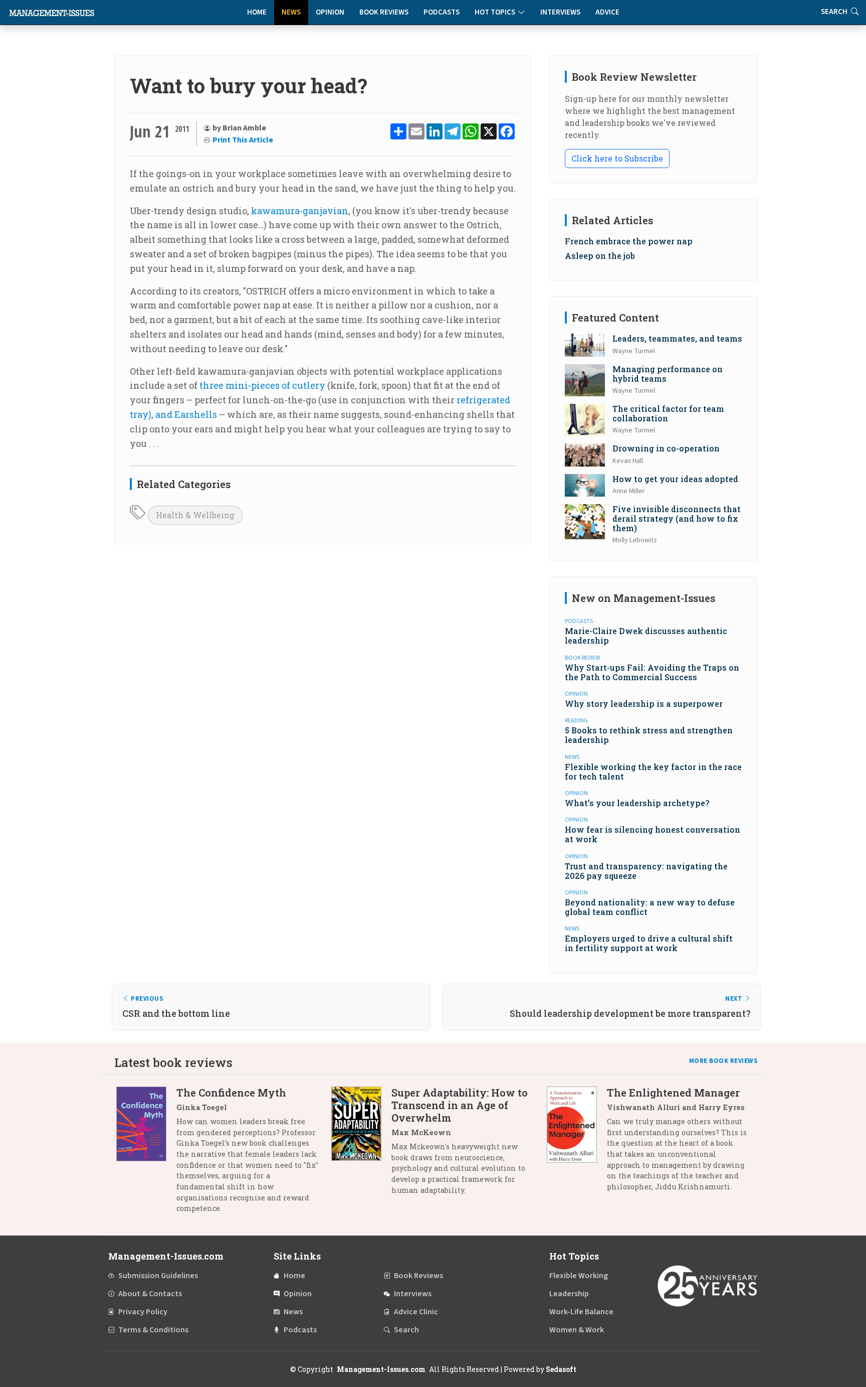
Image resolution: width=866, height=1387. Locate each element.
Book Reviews (383, 12)
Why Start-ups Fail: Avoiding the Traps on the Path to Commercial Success (652, 672)
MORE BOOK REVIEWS (723, 1060)
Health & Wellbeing (195, 515)
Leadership (569, 1294)
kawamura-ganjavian (299, 211)
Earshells (195, 414)
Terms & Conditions (153, 1330)
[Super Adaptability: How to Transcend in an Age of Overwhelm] (361, 1145)
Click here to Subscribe (617, 158)
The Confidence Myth (231, 1092)
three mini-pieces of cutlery (262, 385)
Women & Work (576, 1330)
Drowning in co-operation (666, 448)
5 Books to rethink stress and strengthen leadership (649, 735)
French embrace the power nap (629, 241)
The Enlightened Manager (673, 1092)
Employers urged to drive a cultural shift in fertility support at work (649, 943)
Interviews (560, 12)
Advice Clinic (416, 1312)
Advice (607, 12)
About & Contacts (150, 1294)
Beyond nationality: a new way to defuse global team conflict (650, 907)
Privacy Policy (142, 1312)
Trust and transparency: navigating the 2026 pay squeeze (646, 871)
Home (257, 12)
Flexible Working (578, 1276)
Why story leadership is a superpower (644, 703)
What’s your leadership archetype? (637, 803)
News (291, 12)
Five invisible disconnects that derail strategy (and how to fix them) (676, 518)
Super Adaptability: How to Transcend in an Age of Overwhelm (459, 1105)
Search (406, 1330)
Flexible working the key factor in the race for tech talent (653, 771)
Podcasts (441, 12)
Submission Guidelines (158, 1276)
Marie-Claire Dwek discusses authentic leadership (646, 636)
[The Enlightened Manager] (577, 1143)
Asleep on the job (600, 255)
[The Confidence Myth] (146, 1154)
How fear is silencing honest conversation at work (652, 834)
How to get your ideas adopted (675, 479)
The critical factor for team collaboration (668, 413)
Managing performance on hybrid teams (667, 374)
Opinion (330, 12)
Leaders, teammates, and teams (677, 338)
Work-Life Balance (581, 1312)
